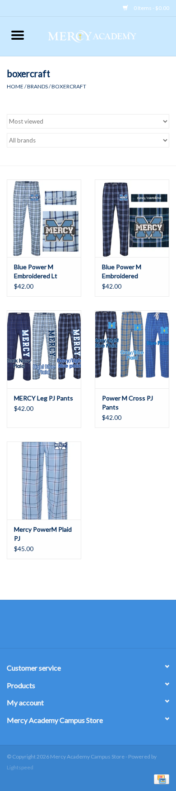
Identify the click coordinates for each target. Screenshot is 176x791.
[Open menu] (17, 35)
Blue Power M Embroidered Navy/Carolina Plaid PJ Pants (129, 272)
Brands (37, 86)
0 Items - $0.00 (151, 8)
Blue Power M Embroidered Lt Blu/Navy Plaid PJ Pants (38, 272)
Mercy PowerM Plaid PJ (43, 533)
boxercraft (68, 86)
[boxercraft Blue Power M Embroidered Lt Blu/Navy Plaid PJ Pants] (44, 218)
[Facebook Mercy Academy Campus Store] (80, 627)
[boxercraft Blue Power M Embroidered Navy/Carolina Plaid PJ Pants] (132, 218)
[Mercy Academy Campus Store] (105, 35)
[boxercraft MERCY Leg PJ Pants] (44, 349)
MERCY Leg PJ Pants (43, 398)
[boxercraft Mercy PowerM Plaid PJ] (44, 480)
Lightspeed (20, 767)
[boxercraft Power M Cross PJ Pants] (132, 349)
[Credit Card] (160, 778)
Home (15, 86)
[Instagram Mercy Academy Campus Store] (96, 627)
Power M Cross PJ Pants (127, 402)
